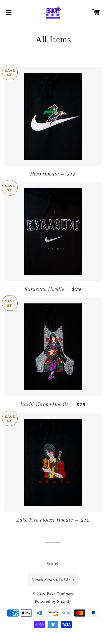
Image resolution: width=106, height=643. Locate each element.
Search (53, 563)
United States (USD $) (50, 579)
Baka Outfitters (60, 594)
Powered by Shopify (53, 601)
